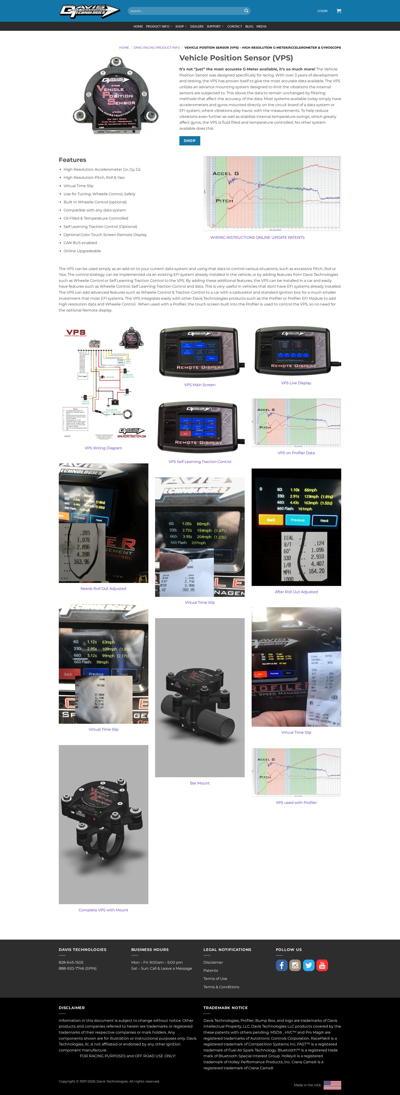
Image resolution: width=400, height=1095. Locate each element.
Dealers (197, 26)
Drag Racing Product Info (157, 47)
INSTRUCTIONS (240, 237)
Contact (234, 26)
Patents (210, 970)
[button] (323, 11)
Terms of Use (215, 978)
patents (222, 1032)
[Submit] (246, 11)
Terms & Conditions (221, 987)
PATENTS (296, 237)
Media (261, 26)
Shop (179, 26)
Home (138, 26)
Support (214, 26)
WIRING (217, 237)
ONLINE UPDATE (271, 237)
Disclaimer (213, 962)
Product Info (157, 26)
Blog (249, 26)
